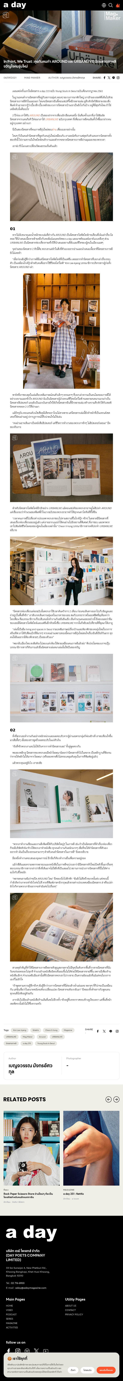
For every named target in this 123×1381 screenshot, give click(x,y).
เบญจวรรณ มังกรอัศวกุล (72, 78)
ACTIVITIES (12, 1327)
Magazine (68, 1030)
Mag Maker (32, 78)
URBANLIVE (57, 1036)
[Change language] (104, 5)
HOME (9, 1305)
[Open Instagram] (117, 1031)
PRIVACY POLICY (74, 1314)
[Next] (116, 1099)
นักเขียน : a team (71, 1199)
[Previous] (109, 1099)
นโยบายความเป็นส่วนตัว (47, 1368)
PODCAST (11, 1314)
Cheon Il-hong (51, 1030)
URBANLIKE (11, 1036)
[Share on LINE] (110, 1031)
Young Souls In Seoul (46, 1043)
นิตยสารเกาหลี (11, 1043)
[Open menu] (117, 5)
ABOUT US (70, 1305)
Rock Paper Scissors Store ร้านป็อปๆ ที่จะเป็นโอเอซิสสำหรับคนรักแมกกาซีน (28, 1195)
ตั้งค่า (59, 1372)
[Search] (111, 5)
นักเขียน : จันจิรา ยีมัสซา (14, 1202)
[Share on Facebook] (98, 1031)
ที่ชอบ (6, 1190)
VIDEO (9, 1310)
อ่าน (54, 129)
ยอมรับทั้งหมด (106, 1370)
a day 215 (27, 1043)
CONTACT (70, 1310)
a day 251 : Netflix (73, 1194)
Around (42, 1036)
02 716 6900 (17, 1283)
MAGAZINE (11, 1323)
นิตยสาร (36, 1030)
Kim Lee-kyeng (19, 1030)
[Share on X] (104, 1031)
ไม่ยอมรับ (88, 1370)
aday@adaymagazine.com (30, 1288)
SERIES (9, 1319)
